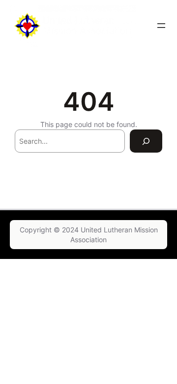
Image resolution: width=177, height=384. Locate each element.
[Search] (146, 141)
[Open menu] (161, 26)
